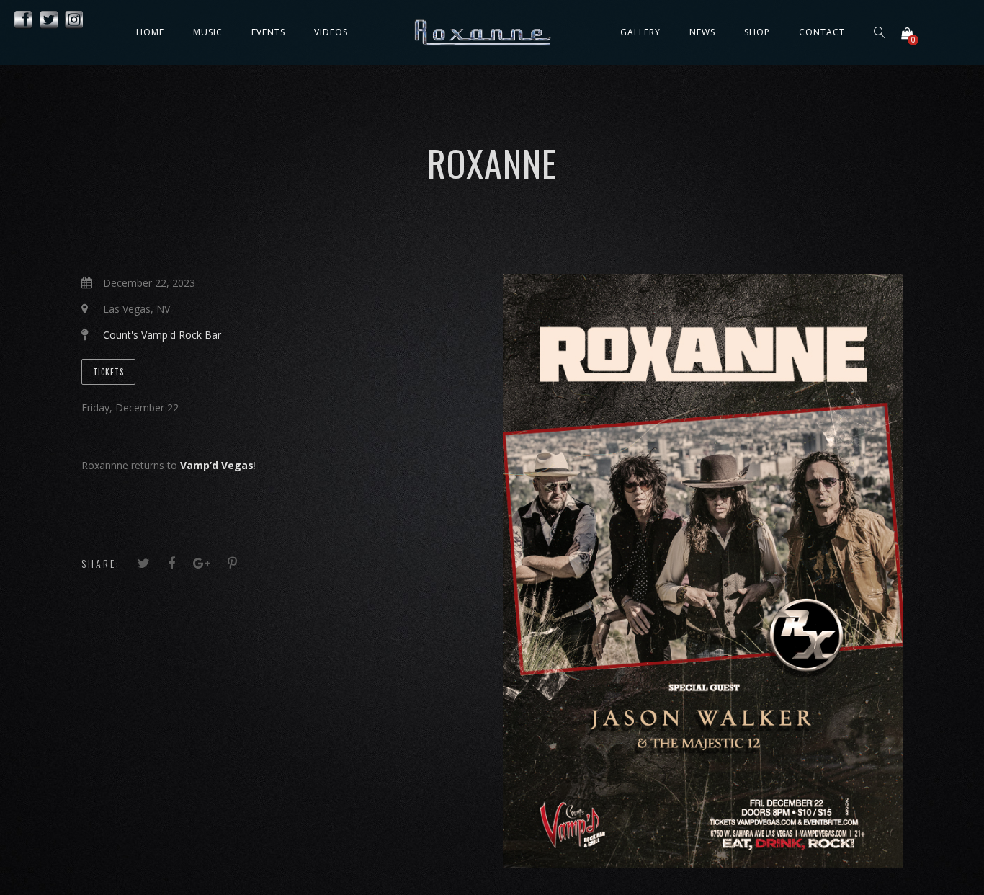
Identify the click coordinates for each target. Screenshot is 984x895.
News (702, 32)
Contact (822, 32)
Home (150, 32)
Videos (331, 32)
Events (268, 32)
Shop (757, 32)
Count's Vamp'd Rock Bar (162, 335)
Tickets (108, 372)
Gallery (640, 32)
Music (208, 32)
